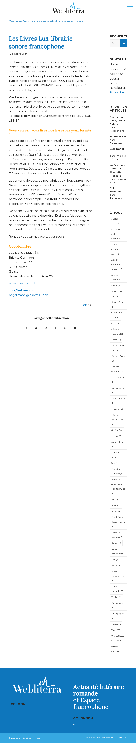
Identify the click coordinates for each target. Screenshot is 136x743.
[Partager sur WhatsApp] (46, 328)
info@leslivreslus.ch (23, 290)
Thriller (116, 597)
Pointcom (36, 738)
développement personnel (118, 331)
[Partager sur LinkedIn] (65, 328)
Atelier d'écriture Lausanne (117, 264)
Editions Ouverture (117, 369)
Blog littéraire (117, 304)
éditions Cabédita (117, 648)
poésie (116, 511)
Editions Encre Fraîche (118, 347)
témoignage (117, 605)
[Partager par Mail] (75, 328)
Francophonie (118, 400)
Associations (117, 131)
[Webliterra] (68, 8)
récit (114, 559)
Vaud (115, 630)
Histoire (116, 436)
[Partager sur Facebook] (26, 328)
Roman (116, 543)
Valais (116, 624)
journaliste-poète (116, 454)
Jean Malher (117, 444)
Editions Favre (118, 358)
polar (115, 505)
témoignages (117, 615)
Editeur (116, 339)
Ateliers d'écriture (117, 277)
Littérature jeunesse (117, 471)
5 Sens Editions (116, 221)
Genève (117, 430)
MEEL (115, 499)
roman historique (117, 551)
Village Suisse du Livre (117, 638)
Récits (115, 565)
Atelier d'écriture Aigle (115, 249)
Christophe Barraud (116, 314)
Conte (115, 323)
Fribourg (117, 409)
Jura (114, 463)
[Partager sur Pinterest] (55, 328)
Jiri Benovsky (118, 136)
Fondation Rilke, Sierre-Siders (118, 121)
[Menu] (128, 8)
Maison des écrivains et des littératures (118, 486)
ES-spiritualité (117, 390)
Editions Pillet (117, 379)
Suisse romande (117, 588)
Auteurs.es (116, 143)
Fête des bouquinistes (117, 420)
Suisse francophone (117, 576)
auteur (115, 285)
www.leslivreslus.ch (22, 283)
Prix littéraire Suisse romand (118, 522)
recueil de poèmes (116, 534)
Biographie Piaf (116, 293)
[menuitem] (128, 8)
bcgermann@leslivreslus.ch (28, 295)
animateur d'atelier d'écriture (117, 234)
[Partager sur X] (36, 328)
